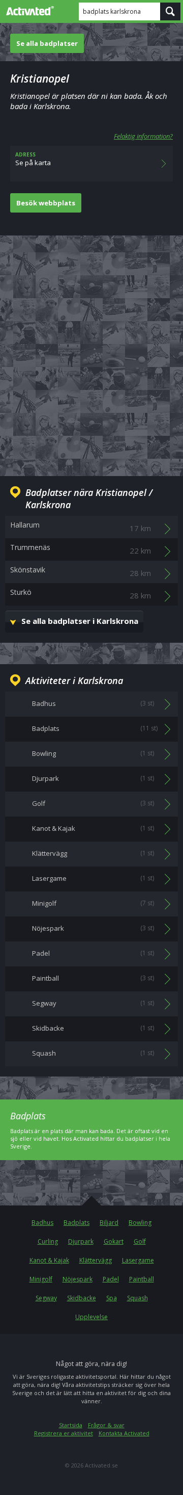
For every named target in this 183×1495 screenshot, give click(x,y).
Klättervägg (95, 1260)
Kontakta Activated (124, 1433)
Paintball (141, 1279)
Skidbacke (81, 1298)
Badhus (42, 1222)
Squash (137, 1298)
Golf (140, 1241)
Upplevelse (91, 1317)
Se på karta (33, 159)
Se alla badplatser (47, 43)
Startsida (70, 1425)
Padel (111, 1279)
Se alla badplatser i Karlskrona (79, 621)
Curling (48, 1241)
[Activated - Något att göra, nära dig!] (28, 10)
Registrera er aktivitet (63, 1433)
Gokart (114, 1241)
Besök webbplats (45, 202)
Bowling (140, 1222)
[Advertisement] (91, 347)
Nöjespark (78, 1279)
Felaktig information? (143, 136)
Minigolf (40, 1279)
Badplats (76, 1222)
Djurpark (81, 1241)
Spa (111, 1298)
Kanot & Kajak (49, 1260)
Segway (46, 1298)
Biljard (109, 1222)
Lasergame (138, 1260)
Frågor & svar (106, 1425)
